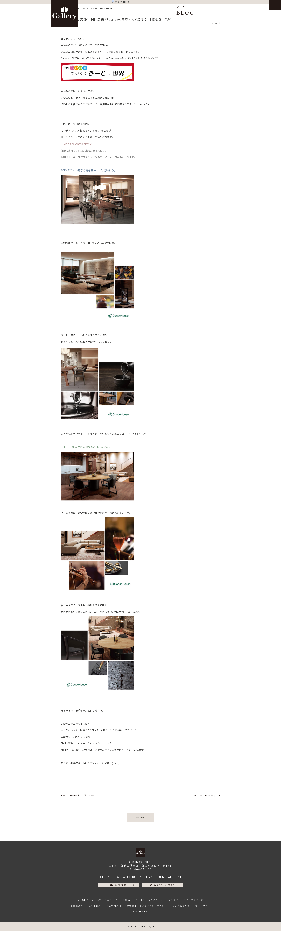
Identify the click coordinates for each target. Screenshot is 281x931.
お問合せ (121, 884)
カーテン (140, 900)
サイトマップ (202, 905)
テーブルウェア (194, 900)
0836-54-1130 (123, 876)
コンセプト (113, 900)
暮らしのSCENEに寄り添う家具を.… (80, 795)
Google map (164, 884)
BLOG (140, 817)
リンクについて (181, 905)
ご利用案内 (115, 905)
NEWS (98, 900)
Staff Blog (142, 911)
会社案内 (78, 905)
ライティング (158, 900)
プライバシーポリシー (154, 905)
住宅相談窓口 (95, 905)
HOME (84, 900)
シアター (176, 900)
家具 (127, 900)
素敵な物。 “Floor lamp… (205, 795)
